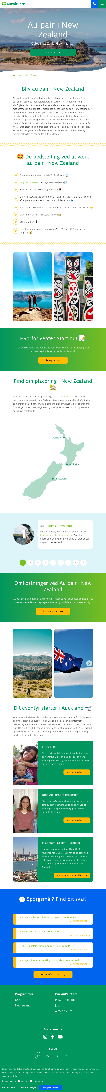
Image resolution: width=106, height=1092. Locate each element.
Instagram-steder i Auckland (61, 843)
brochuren (45, 535)
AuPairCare (15, 75)
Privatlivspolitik (9, 1087)
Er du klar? (49, 747)
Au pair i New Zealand (28, 75)
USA (18, 1000)
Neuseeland (23, 1005)
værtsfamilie (59, 396)
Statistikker (38, 1081)
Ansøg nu (51, 52)
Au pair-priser (51, 611)
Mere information (51, 974)
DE (47, 1056)
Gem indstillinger (28, 1087)
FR (56, 1056)
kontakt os (64, 535)
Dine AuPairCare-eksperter (60, 795)
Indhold (24, 1081)
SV (65, 1056)
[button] (89, 286)
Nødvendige (10, 1081)
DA (38, 1056)
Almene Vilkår (64, 1011)
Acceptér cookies (51, 1087)
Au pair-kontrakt (28, 182)
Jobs (58, 1005)
